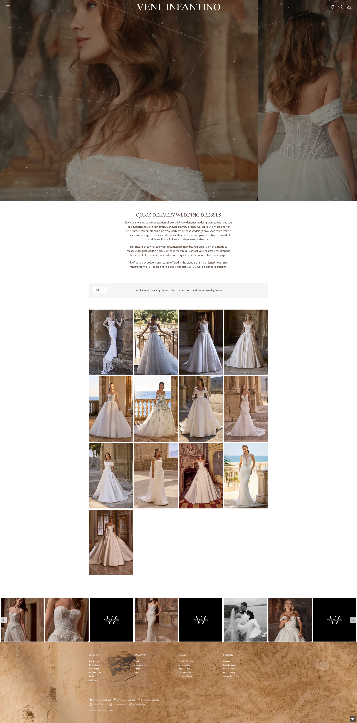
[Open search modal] (340, 7)
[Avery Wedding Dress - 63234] (111, 542)
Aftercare (93, 680)
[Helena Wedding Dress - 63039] (156, 475)
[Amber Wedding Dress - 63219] (201, 342)
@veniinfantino (119, 704)
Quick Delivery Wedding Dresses (207, 290)
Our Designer (95, 672)
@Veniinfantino (139, 704)
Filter (98, 290)
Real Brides (94, 668)
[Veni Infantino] (178, 7)
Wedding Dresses (160, 290)
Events (137, 668)
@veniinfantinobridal (102, 700)
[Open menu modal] (8, 7)
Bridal (136, 661)
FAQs (91, 676)
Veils (173, 290)
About (136, 672)
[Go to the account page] (349, 7)
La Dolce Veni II (142, 290)
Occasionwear (140, 665)
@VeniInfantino (99, 704)
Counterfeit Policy (231, 676)
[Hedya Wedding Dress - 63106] (111, 409)
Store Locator (184, 665)
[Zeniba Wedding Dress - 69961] (201, 475)
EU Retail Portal (185, 676)
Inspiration (93, 661)
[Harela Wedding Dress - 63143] (156, 409)
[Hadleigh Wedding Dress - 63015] (201, 409)
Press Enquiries (229, 665)
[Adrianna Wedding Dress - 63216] (111, 342)
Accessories (183, 290)
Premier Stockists (186, 661)
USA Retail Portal (186, 672)
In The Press (94, 665)
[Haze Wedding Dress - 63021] (246, 409)
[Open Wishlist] (353, 719)
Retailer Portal (184, 668)
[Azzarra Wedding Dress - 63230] (246, 342)
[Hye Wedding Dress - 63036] (111, 475)
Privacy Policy (229, 668)
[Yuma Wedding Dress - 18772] (246, 475)
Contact (226, 661)
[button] (22, 620)
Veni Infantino (108, 710)
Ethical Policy (229, 672)
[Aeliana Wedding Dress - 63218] (156, 342)
